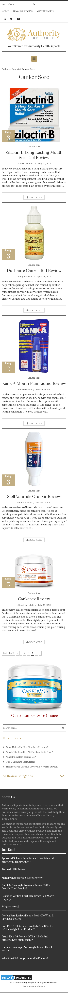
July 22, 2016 (44, 605)
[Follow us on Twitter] (11, 18)
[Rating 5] (34, 568)
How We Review (23, 11)
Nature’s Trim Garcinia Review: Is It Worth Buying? (32, 767)
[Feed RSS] (5, 18)
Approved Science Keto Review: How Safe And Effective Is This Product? (28, 860)
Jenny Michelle (24, 276)
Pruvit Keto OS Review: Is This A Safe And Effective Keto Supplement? (25, 938)
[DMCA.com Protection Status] (16, 977)
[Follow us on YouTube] (17, 18)
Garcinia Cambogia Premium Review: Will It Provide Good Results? (26, 887)
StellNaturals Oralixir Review (34, 496)
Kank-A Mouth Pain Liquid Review (34, 383)
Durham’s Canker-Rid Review (34, 270)
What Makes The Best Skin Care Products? (27, 747)
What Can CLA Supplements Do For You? (25, 958)
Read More (35, 197)
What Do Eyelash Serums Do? (21, 757)
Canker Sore (34, 146)
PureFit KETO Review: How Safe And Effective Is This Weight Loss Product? (28, 928)
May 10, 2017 (44, 163)
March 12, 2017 (43, 502)
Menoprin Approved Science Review (22, 877)
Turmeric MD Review (14, 869)
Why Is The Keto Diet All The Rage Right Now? (29, 752)
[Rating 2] (34, 345)
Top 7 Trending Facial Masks (20, 762)
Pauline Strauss (24, 502)
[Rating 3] (34, 114)
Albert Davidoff (25, 163)
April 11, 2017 (44, 276)
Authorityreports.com (34, 986)
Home (5, 11)
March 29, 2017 (43, 389)
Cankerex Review (34, 599)
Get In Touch (45, 11)
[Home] (34, 33)
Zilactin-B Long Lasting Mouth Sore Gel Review (34, 155)
